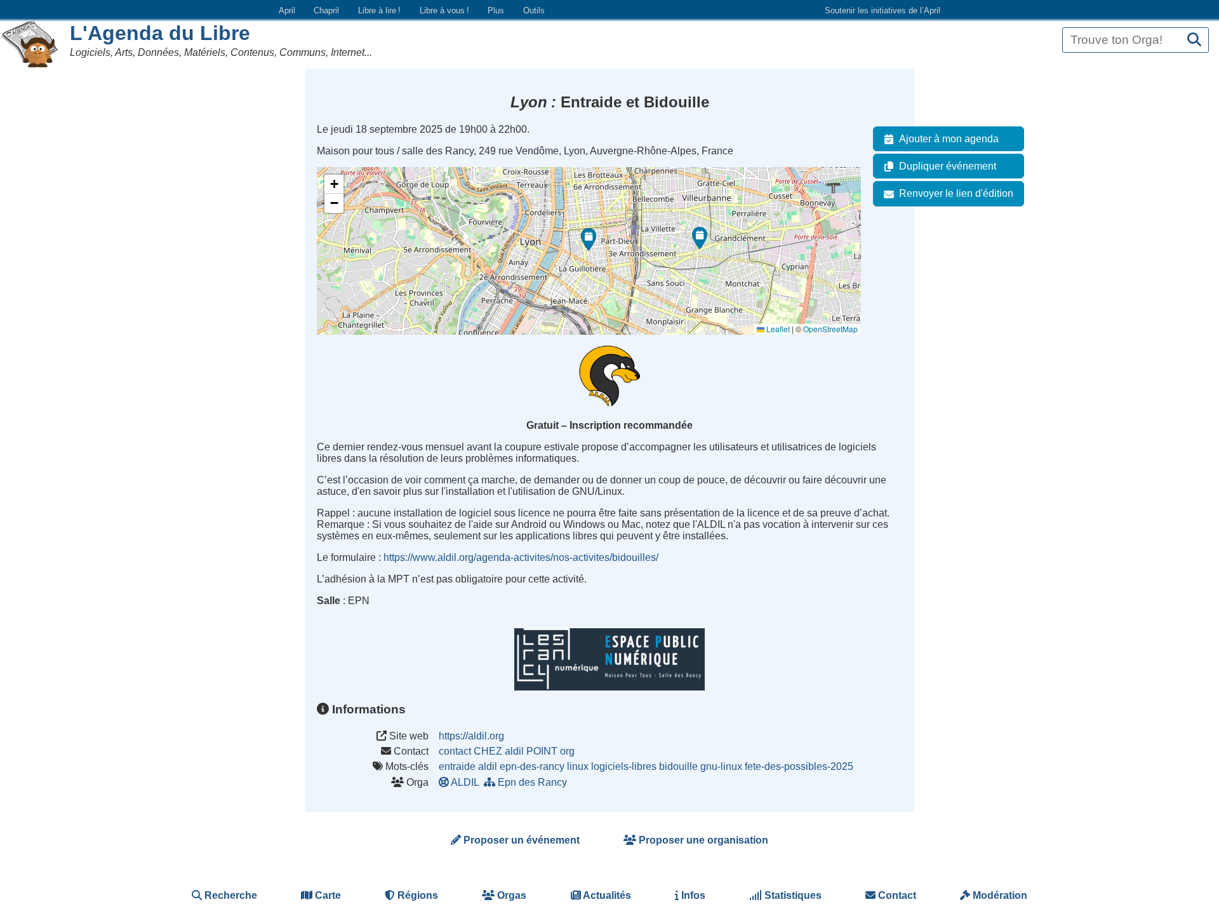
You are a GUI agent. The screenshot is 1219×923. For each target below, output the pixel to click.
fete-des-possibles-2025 (799, 766)
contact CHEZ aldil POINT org (507, 751)
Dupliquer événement (947, 166)
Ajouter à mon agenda (949, 138)
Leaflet (777, 328)
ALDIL (465, 782)
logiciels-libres (623, 766)
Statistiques (792, 895)
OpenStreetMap (830, 328)
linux (578, 766)
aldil (487, 766)
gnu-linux (721, 766)
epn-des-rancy (532, 766)
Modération (998, 895)
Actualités (606, 895)
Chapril (326, 10)
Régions (416, 895)
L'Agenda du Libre (160, 33)
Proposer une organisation (702, 840)
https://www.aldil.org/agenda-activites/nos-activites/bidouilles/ (520, 557)
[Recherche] (1194, 40)
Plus (496, 10)
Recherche (229, 895)
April (287, 10)
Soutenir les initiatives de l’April (882, 10)
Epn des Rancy (532, 782)
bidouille (678, 766)
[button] (699, 238)
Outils (534, 10)
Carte (326, 895)
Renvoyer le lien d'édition (956, 193)
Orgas (510, 895)
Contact (896, 895)
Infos (692, 895)
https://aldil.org (471, 736)
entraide (457, 766)
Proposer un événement (520, 840)
